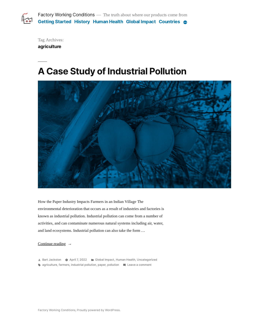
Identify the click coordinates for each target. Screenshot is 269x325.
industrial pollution (83, 265)
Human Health (108, 21)
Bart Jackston (51, 259)
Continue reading (55, 243)
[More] (185, 22)
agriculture (49, 265)
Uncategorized (147, 259)
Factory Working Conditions (66, 14)
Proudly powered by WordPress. (98, 310)
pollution (113, 265)
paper (102, 265)
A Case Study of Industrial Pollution (112, 71)
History (82, 21)
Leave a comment (139, 265)
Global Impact (141, 21)
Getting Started (54, 21)
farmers (64, 265)
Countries (169, 21)
